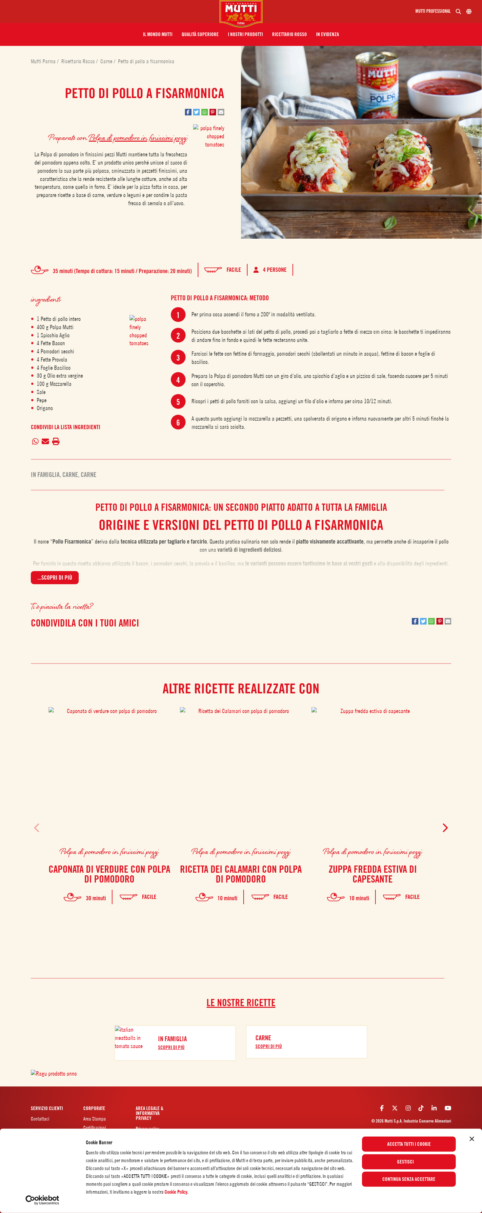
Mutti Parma (44, 61)
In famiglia (45, 475)
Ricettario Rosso (78, 61)
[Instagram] (408, 1108)
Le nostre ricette (241, 1002)
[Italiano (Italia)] (469, 11)
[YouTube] (448, 1108)
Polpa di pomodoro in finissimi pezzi (138, 137)
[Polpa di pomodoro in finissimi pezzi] (141, 333)
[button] (157, 34)
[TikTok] (421, 1108)
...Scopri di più (54, 577)
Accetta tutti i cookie (409, 1144)
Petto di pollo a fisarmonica (146, 61)
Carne (107, 61)
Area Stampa (94, 1119)
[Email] (45, 441)
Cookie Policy (176, 1192)
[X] (395, 1108)
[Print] (55, 441)
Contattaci (40, 1119)
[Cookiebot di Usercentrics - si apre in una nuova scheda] (42, 1200)
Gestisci (405, 1161)
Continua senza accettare (408, 1179)
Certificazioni (94, 1127)
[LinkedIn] (434, 1108)
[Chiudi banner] (472, 1139)
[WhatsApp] (35, 441)
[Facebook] (382, 1108)
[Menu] (112, 11)
